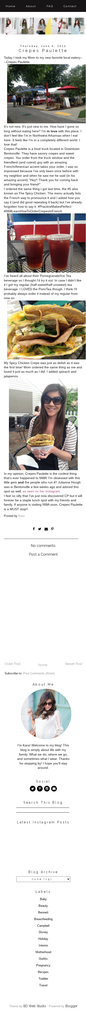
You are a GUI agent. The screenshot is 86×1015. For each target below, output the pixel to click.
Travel (43, 985)
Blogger (71, 1006)
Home (11, 6)
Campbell (43, 925)
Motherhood (43, 952)
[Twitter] (33, 789)
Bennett (43, 912)
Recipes (43, 972)
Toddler (43, 978)
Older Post (12, 664)
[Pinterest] (40, 789)
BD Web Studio (34, 1006)
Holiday (43, 939)
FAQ (50, 6)
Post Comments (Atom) (39, 673)
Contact (70, 6)
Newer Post (73, 664)
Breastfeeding (43, 919)
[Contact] (54, 789)
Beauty (43, 905)
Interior (43, 945)
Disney (43, 932)
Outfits (43, 958)
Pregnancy (43, 965)
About (31, 6)
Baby (43, 899)
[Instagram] (47, 789)
